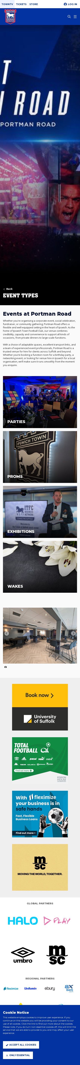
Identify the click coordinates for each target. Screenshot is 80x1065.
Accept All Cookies (22, 1044)
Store (33, 4)
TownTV (7, 4)
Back (9, 289)
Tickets (21, 4)
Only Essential (19, 1055)
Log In (72, 4)
